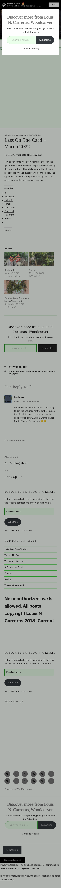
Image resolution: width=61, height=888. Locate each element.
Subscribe (45, 40)
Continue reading (30, 48)
